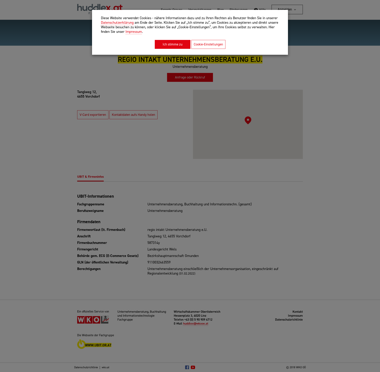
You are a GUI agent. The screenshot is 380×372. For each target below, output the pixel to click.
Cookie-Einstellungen (208, 44)
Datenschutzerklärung (117, 22)
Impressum (133, 31)
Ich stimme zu (172, 44)
